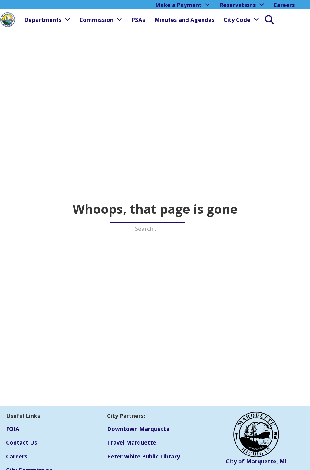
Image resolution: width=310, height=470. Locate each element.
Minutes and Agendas (184, 19)
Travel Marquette (131, 442)
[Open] (266, 19)
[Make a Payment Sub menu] (207, 4)
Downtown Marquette (138, 428)
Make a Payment (178, 4)
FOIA (12, 428)
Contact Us (21, 442)
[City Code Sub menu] (256, 19)
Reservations (237, 4)
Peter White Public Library (143, 456)
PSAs (138, 19)
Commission (96, 19)
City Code (237, 19)
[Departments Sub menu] (67, 19)
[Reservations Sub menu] (261, 4)
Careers (284, 4)
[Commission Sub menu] (119, 19)
